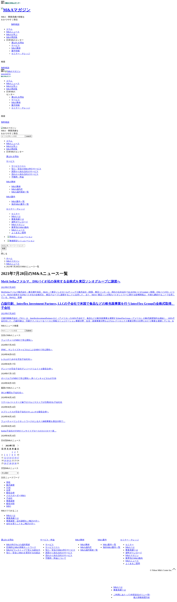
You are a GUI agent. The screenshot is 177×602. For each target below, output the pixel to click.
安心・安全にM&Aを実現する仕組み (23, 553)
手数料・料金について (55, 558)
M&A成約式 (17, 189)
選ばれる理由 (17, 43)
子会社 (9, 498)
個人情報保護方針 (141, 597)
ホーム (9, 258)
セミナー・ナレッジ (20, 53)
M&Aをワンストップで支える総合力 (23, 550)
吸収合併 (10, 493)
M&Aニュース (12, 32)
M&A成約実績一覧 (20, 192)
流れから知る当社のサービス (24, 174)
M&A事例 (15, 48)
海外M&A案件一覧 (20, 204)
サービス (15, 45)
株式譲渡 (10, 485)
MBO (8, 506)
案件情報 (15, 51)
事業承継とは (17, 219)
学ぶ (11, 86)
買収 (8, 482)
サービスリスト (18, 166)
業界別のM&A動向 (20, 227)
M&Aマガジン (18, 224)
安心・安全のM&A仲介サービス (26, 169)
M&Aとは (15, 216)
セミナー (15, 214)
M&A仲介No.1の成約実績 (18, 544)
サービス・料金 (47, 540)
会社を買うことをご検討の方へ (20, 524)
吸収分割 (10, 504)
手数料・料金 (17, 177)
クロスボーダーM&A (16, 495)
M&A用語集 (11, 37)
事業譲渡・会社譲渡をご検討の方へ (22, 521)
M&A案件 (10, 197)
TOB (8, 488)
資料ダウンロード (19, 222)
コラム (9, 29)
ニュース (12, 83)
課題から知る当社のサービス (24, 171)
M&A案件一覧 (18, 201)
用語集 (11, 89)
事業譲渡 (10, 501)
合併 (8, 490)
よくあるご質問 (18, 233)
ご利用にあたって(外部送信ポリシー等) (131, 595)
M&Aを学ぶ (11, 34)
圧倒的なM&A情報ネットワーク (21, 547)
